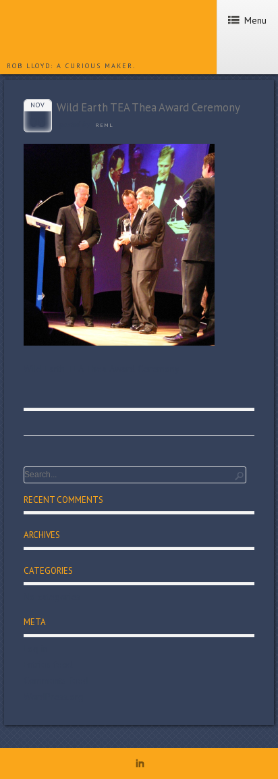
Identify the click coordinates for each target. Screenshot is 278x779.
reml (104, 125)
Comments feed (56, 680)
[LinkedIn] (140, 766)
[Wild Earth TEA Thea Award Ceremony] (119, 342)
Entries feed (48, 664)
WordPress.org (54, 697)
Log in (36, 649)
